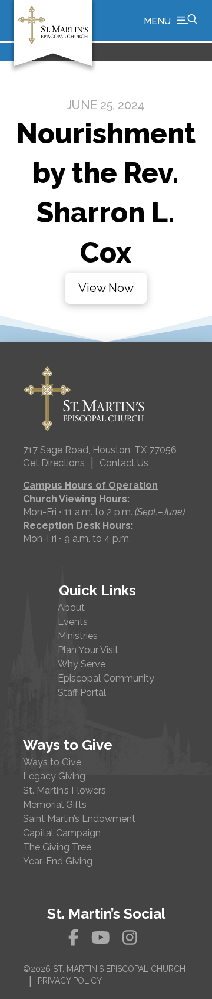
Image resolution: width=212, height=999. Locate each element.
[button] (170, 20)
